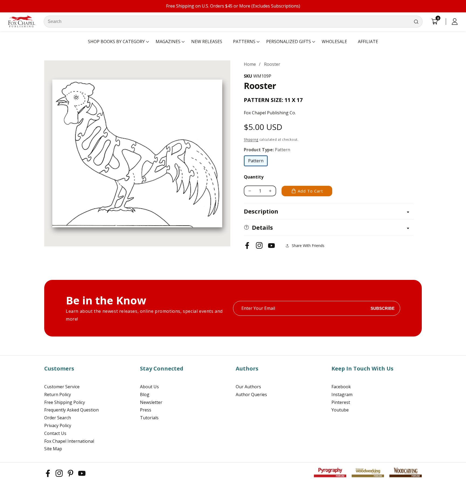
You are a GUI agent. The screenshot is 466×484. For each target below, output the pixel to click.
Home (250, 64)
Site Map (53, 449)
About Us (149, 387)
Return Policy (57, 394)
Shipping (251, 139)
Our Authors (248, 387)
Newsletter (151, 402)
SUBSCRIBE (383, 308)
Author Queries (251, 394)
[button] (116, 41)
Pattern (258, 162)
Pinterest (340, 402)
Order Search (57, 418)
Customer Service (62, 387)
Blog (144, 394)
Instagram (341, 394)
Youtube (340, 410)
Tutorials (149, 418)
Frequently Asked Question (71, 410)
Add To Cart (310, 191)
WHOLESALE (334, 41)
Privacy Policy (57, 425)
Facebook (341, 387)
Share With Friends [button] (308, 245)
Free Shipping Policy (64, 402)
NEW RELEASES (206, 41)
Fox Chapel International (69, 441)
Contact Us (55, 433)
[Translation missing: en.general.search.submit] (416, 21)
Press (145, 410)
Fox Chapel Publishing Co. (270, 113)
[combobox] (233, 22)
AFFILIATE (368, 41)
